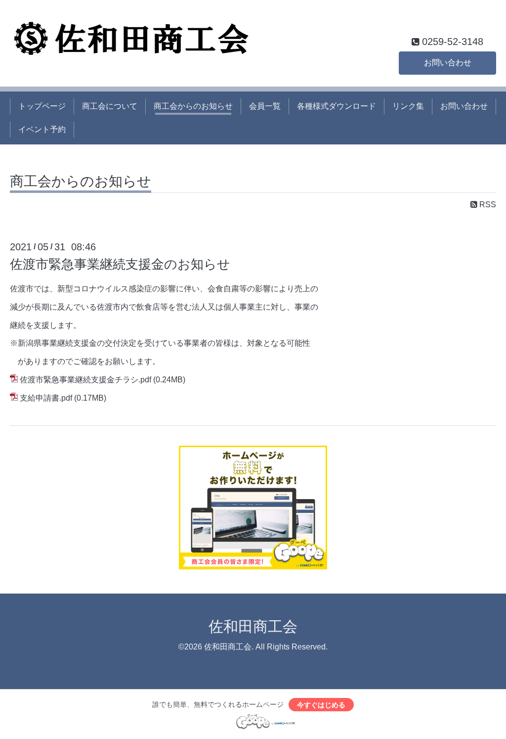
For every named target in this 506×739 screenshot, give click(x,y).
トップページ (42, 106)
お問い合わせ (447, 62)
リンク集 (408, 106)
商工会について (109, 106)
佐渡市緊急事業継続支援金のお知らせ (120, 264)
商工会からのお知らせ (193, 106)
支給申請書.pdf (46, 398)
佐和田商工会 (253, 626)
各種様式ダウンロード (336, 106)
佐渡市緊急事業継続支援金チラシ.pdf (85, 379)
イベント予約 (42, 129)
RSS (486, 204)
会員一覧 (265, 106)
